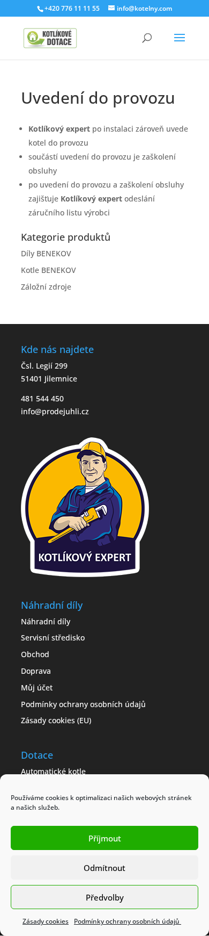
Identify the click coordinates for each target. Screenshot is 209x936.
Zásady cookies (46, 921)
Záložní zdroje (46, 287)
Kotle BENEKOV (48, 270)
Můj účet (37, 687)
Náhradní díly (45, 621)
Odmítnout (104, 867)
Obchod (35, 654)
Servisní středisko (53, 637)
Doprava (36, 671)
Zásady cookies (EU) (56, 720)
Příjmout (104, 838)
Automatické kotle (53, 771)
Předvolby (105, 897)
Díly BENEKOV (46, 253)
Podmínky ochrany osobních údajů (127, 921)
